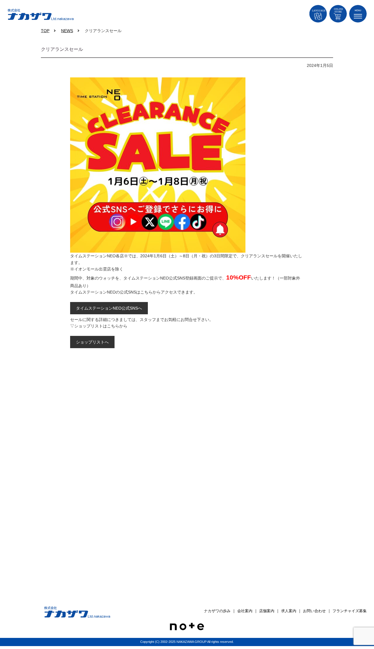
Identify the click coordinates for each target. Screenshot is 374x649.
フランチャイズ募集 (350, 611)
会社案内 (244, 611)
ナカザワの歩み (217, 611)
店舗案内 (266, 611)
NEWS (67, 30)
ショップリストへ (92, 342)
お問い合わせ (314, 611)
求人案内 (288, 611)
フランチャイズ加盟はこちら (190, 417)
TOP (45, 30)
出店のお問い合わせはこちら (190, 490)
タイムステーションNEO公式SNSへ (109, 308)
